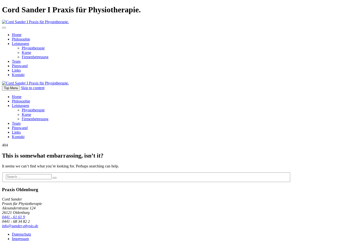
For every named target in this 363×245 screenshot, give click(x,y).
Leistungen (20, 43)
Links (16, 70)
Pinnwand (20, 66)
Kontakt (18, 75)
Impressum (20, 239)
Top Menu (11, 88)
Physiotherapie (33, 48)
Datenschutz (21, 234)
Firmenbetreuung (35, 57)
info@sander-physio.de (20, 226)
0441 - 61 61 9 (13, 217)
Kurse (26, 52)
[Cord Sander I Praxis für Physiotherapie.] (35, 22)
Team (16, 61)
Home (16, 35)
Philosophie (21, 39)
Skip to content (32, 88)
